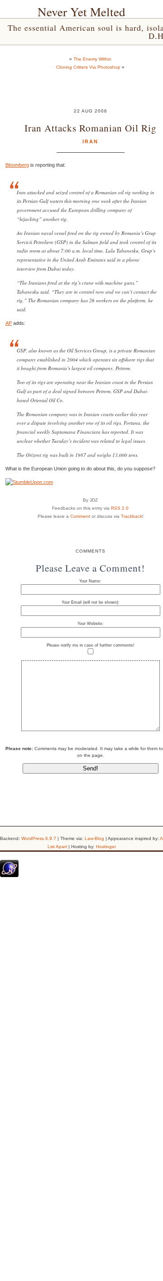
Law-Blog (94, 838)
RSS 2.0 (120, 508)
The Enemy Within (92, 58)
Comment (80, 516)
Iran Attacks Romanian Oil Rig (90, 127)
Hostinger (106, 846)
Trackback (131, 516)
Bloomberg (17, 165)
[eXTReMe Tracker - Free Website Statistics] (9, 875)
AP (8, 323)
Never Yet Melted (81, 12)
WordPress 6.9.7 (38, 838)
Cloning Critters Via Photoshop (88, 67)
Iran (90, 141)
